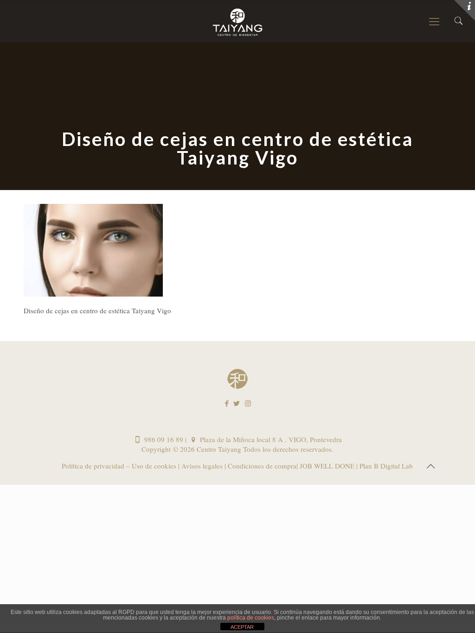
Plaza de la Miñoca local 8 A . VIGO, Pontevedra (270, 439)
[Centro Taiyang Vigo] (237, 21)
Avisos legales (201, 465)
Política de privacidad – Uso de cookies (120, 465)
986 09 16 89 (162, 439)
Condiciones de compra (261, 465)
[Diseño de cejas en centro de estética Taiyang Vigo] (93, 293)
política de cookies (250, 617)
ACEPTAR (242, 627)
